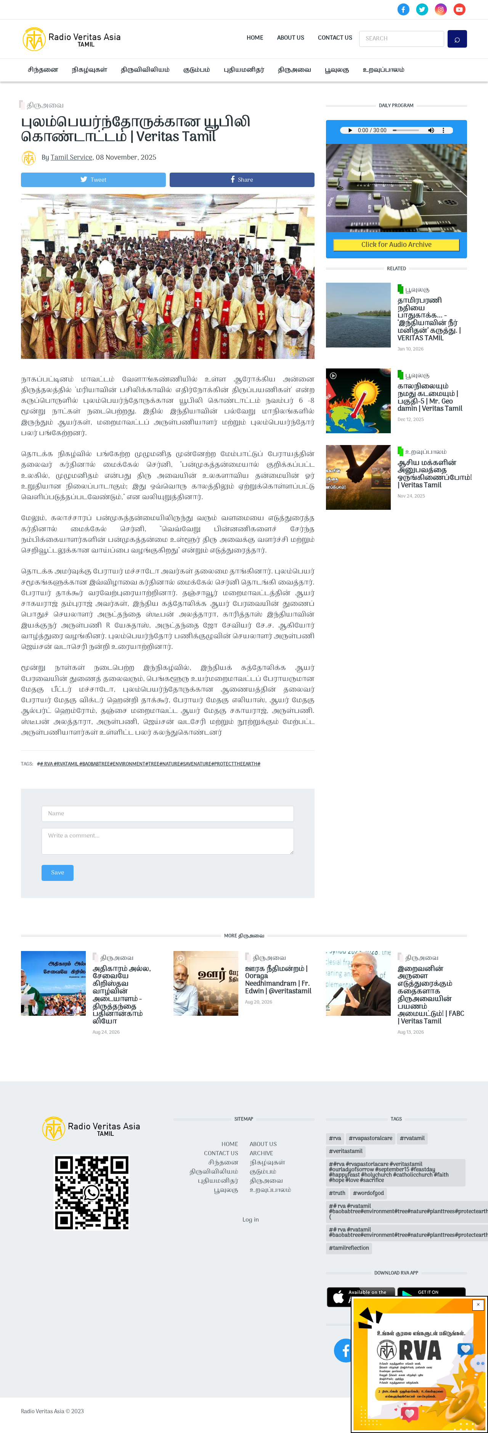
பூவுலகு (337, 70)
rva (337, 1138)
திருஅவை (294, 70)
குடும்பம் (196, 70)
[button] (93, 180)
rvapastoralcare (372, 1138)
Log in (250, 1220)
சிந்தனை (43, 70)
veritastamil (348, 1151)
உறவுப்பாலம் (384, 70)
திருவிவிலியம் (145, 70)
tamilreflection (351, 1248)
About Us (290, 38)
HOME (230, 1145)
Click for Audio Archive (396, 245)
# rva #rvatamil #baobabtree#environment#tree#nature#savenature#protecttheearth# (150, 764)
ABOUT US (263, 1145)
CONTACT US (221, 1154)
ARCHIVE (261, 1154)
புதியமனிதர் (244, 70)
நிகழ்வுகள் (89, 70)
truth (339, 1193)
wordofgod (370, 1193)
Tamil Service (71, 157)
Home (255, 38)
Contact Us (335, 38)
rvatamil (414, 1138)
